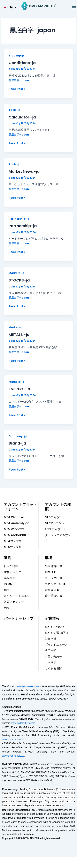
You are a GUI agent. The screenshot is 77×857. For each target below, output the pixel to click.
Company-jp (18, 436)
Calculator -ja (22, 117)
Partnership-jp (19, 219)
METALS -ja (19, 334)
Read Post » (17, 89)
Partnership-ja (23, 225)
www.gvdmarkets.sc (13, 739)
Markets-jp (16, 273)
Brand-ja (17, 443)
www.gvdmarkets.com (28, 686)
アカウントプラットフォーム (20, 506)
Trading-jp (16, 55)
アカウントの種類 (58, 506)
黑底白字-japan (19, 80)
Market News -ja (24, 171)
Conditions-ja (22, 62)
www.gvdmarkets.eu (13, 755)
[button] (74, 8)
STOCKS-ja (19, 280)
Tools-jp (15, 110)
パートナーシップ (18, 618)
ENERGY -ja (19, 388)
